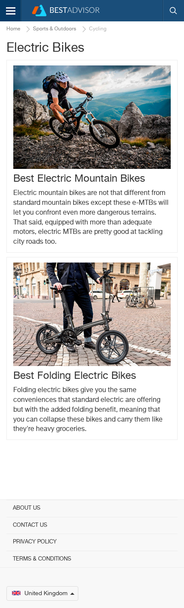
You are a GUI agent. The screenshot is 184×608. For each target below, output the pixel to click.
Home (13, 29)
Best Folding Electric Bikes (74, 376)
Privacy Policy (34, 542)
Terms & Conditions (42, 559)
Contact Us (30, 525)
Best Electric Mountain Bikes (79, 179)
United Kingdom (46, 593)
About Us (26, 508)
